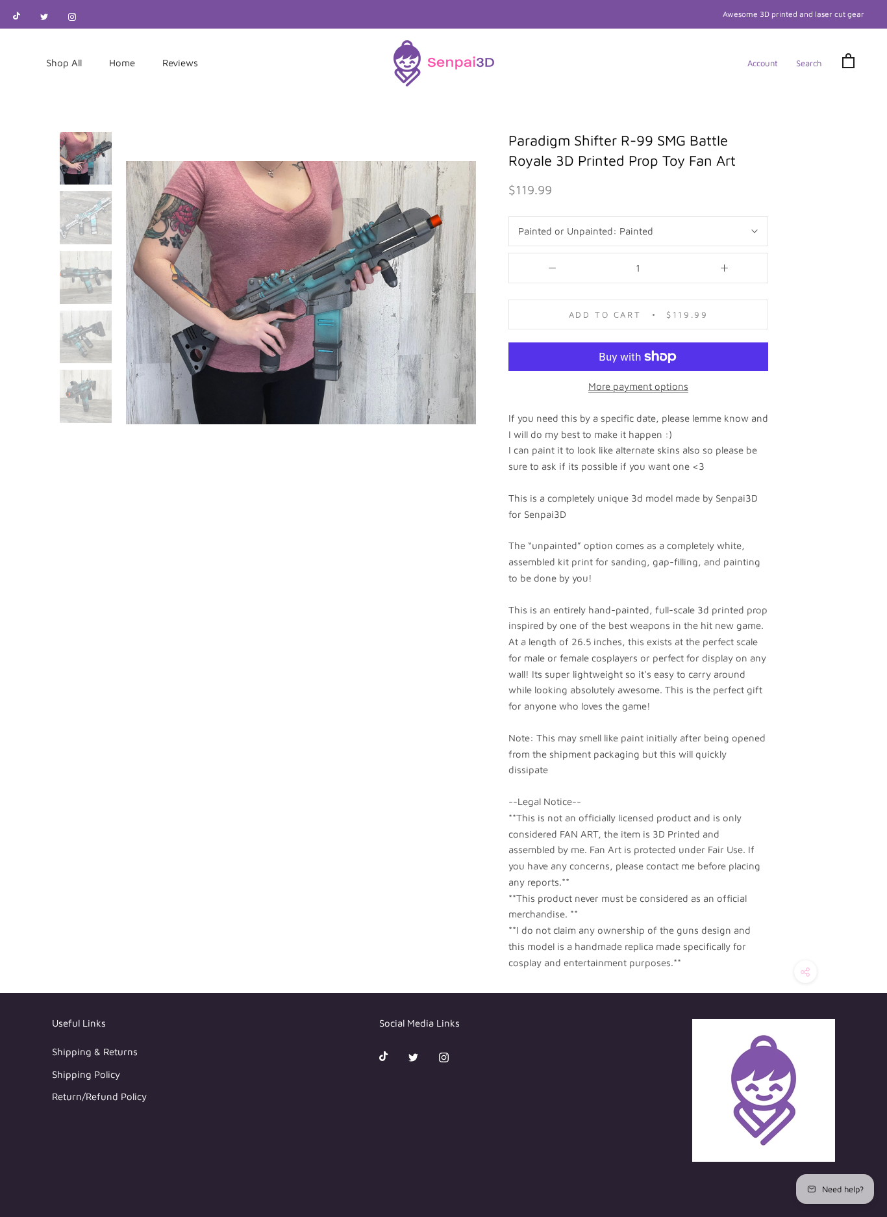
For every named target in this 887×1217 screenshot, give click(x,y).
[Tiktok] (16, 16)
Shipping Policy (86, 1074)
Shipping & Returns (95, 1051)
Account (762, 63)
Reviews (180, 62)
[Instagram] (72, 16)
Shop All (64, 62)
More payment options (638, 386)
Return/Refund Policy (99, 1096)
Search (808, 63)
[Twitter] (44, 16)
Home (122, 62)
